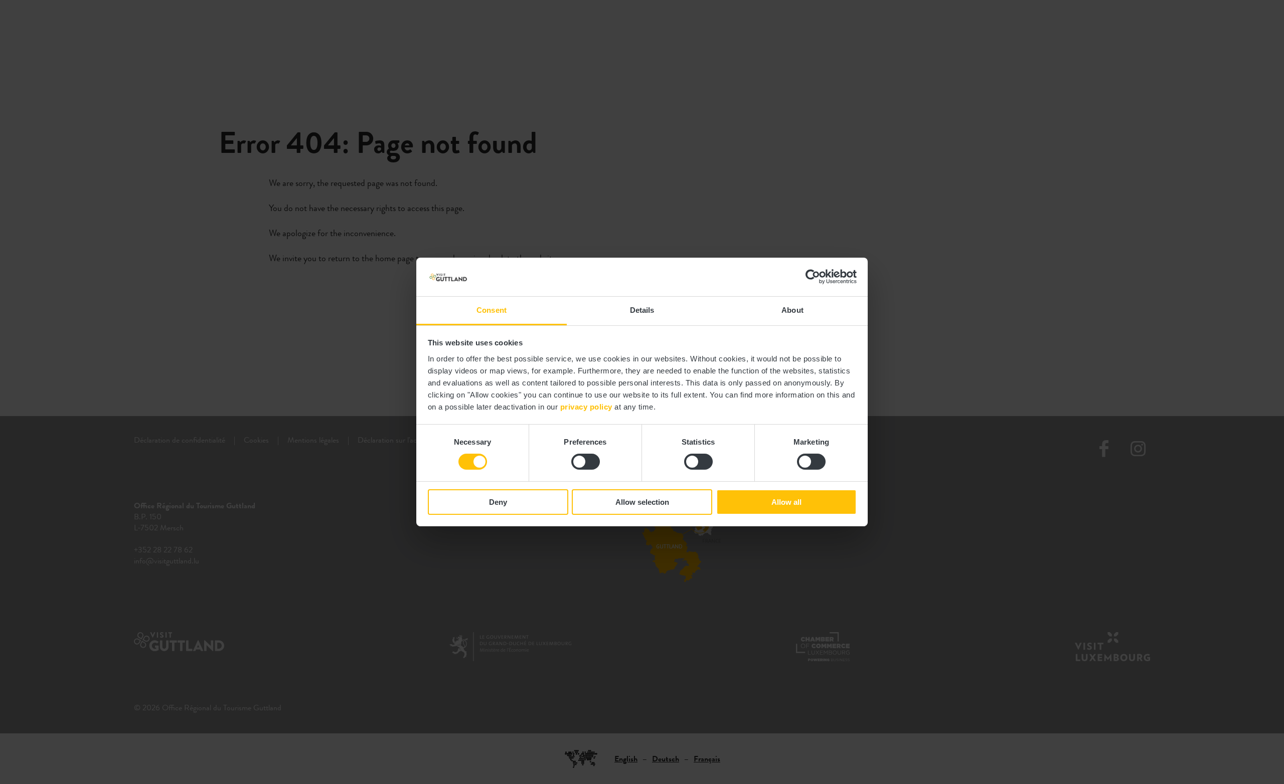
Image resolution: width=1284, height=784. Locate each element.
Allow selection (642, 502)
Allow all (786, 502)
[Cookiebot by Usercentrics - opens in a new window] (813, 276)
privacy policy (586, 407)
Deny (498, 502)
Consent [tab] (491, 310)
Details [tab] (642, 310)
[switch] (585, 462)
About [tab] (792, 310)
